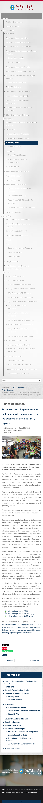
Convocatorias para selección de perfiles (21, 370)
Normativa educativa (14, 357)
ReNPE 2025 (10, 130)
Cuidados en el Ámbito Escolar (17, 138)
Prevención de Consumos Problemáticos (17, 161)
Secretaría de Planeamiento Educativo (20, 71)
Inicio (5, 19)
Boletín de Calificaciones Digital (18, 220)
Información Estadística (17, 83)
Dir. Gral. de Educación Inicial (17, 38)
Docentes (7, 273)
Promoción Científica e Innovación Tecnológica (19, 109)
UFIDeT (8, 240)
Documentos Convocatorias (18, 373)
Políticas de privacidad (14, 22)
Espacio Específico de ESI (17, 196)
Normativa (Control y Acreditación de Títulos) (21, 350)
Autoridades (10, 34)
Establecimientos (14, 87)
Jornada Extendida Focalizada (17, 134)
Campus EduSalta (12, 262)
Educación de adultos (16, 58)
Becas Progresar (14, 257)
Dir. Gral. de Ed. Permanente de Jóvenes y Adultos (21, 52)
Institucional (8, 30)
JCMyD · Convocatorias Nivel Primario (21, 289)
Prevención (10, 151)
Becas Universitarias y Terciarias (20, 248)
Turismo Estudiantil (13, 212)
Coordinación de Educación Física (18, 92)
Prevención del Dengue (17, 155)
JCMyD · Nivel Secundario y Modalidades (21, 302)
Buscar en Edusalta (13, 26)
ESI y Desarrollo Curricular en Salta (21, 207)
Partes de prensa (12, 143)
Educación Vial (13, 167)
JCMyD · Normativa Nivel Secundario (21, 320)
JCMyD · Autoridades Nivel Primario (20, 284)
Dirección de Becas (15, 252)
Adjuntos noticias (14, 147)
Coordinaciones (14, 62)
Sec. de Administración (14, 276)
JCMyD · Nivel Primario (15, 281)
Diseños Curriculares (16, 360)
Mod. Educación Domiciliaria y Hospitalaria (17, 102)
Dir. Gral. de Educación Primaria (18, 42)
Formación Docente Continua (17, 341)
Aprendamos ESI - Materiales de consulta (20, 201)
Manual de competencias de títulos (20, 297)
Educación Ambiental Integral (17, 172)
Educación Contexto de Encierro (18, 115)
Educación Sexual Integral (16, 185)
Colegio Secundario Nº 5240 (16, 236)
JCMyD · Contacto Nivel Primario (19, 293)
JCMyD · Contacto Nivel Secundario (20, 336)
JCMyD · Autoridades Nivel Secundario (17, 307)
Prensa (4, 655)
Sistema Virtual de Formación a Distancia (18, 225)
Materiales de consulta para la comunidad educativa (17, 267)
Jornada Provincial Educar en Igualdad (19, 190)
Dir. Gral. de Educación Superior (18, 47)
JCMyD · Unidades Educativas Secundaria (18, 330)
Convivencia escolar (13, 176)
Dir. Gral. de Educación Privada (18, 67)
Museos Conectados (13, 180)
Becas (8, 244)
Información (8, 119)
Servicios (7, 216)
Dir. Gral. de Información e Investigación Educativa (21, 77)
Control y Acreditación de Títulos (18, 345)
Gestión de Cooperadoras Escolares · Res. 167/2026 (21, 123)
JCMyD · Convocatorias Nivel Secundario (18, 314)
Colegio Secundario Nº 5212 (16, 231)
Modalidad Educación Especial (17, 96)
